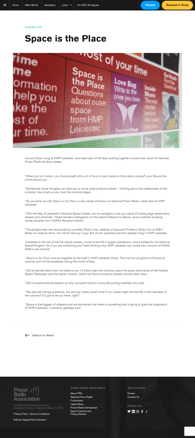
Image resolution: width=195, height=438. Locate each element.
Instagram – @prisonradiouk (137, 411)
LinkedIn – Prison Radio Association (133, 411)
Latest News (77, 404)
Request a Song (177, 5)
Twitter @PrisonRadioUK (129, 411)
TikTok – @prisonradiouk (146, 411)
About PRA (76, 393)
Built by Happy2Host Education (30, 419)
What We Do (31, 5)
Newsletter (50, 5)
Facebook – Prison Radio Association (142, 411)
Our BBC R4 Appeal (88, 5)
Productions (77, 400)
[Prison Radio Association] (4, 5)
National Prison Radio (82, 397)
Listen (65, 5)
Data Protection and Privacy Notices (81, 412)
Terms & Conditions (40, 413)
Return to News (43, 335)
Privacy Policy (21, 413)
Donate (150, 5)
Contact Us (133, 397)
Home (15, 5)
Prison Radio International (84, 407)
